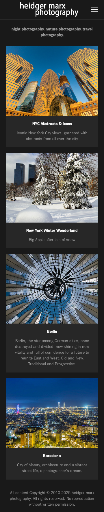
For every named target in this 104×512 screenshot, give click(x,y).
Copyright (37, 492)
